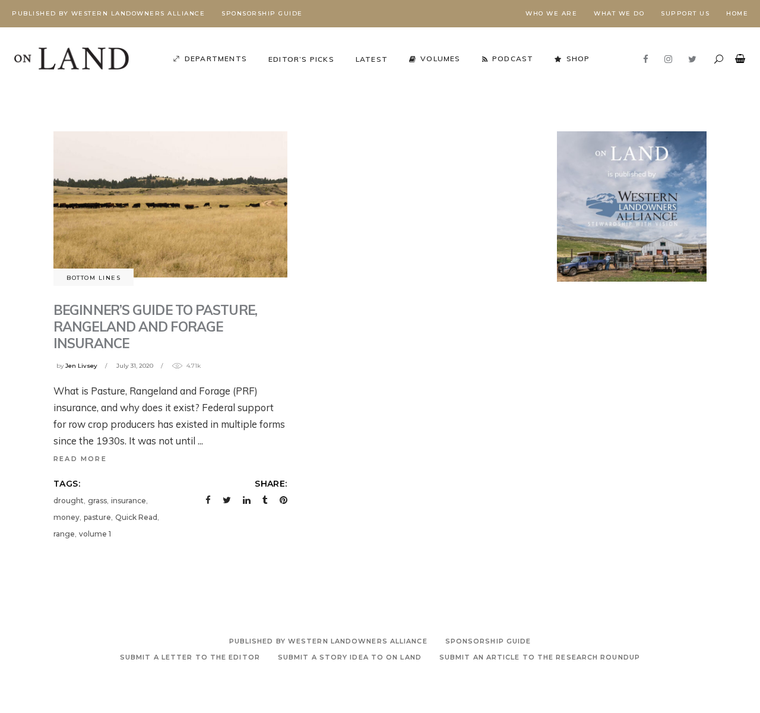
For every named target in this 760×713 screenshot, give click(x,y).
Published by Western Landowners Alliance (108, 13)
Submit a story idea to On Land (350, 657)
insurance (128, 500)
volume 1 (95, 533)
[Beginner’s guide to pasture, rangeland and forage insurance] (170, 204)
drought (68, 500)
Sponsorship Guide (262, 13)
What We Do (619, 13)
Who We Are (551, 13)
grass (97, 500)
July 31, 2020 (134, 366)
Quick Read (136, 517)
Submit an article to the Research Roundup (539, 657)
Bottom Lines (93, 278)
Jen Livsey (81, 366)
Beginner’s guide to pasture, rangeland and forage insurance (155, 326)
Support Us (685, 13)
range (64, 533)
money (66, 517)
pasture (97, 517)
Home (737, 13)
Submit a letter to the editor (190, 657)
